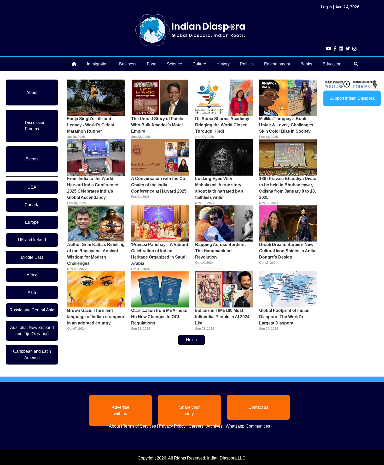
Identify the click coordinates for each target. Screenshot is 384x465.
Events (32, 159)
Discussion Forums (35, 125)
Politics (247, 64)
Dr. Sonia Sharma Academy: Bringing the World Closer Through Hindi (223, 124)
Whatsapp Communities (248, 426)
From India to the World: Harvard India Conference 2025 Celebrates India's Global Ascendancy (92, 188)
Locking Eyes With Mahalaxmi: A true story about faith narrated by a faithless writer (219, 188)
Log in (326, 6)
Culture (199, 64)
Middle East (32, 257)
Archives (214, 426)
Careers (196, 426)
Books (306, 64)
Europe (32, 222)
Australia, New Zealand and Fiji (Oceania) (32, 330)
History (223, 64)
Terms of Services (139, 426)
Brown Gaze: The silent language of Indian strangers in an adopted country (95, 316)
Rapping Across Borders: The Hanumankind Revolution (220, 250)
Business (127, 64)
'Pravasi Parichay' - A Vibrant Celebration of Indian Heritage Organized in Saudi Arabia (159, 254)
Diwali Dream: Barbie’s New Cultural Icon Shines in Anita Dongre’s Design (287, 250)
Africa (32, 275)
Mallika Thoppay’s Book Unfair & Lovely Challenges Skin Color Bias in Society (286, 124)
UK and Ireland (32, 240)
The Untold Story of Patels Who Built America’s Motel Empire (157, 124)
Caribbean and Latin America (32, 354)
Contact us (258, 407)
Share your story (189, 410)
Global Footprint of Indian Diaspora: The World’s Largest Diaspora (284, 316)
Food (151, 64)
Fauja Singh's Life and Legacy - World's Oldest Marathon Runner (90, 124)
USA (31, 187)
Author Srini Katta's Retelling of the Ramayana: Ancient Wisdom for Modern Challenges (96, 254)
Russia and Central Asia (31, 310)
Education (332, 64)
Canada (32, 205)
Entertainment (277, 64)
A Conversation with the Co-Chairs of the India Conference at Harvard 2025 (159, 184)
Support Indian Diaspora (352, 98)
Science (174, 64)
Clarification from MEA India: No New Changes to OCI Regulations (159, 316)
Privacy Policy (172, 426)
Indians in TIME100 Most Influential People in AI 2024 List (222, 316)
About (31, 92)
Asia (32, 292)
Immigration (98, 64)
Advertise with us (120, 410)
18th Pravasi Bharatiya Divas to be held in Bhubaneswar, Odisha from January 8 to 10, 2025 (287, 188)
